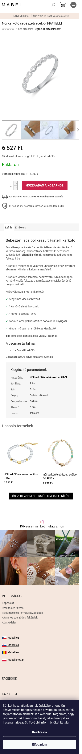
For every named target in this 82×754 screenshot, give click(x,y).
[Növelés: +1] (15, 183)
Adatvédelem (9, 622)
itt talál (64, 722)
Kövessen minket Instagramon (42, 526)
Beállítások (39, 732)
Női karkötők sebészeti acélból (48, 377)
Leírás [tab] (8, 227)
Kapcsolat (8, 603)
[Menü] (73, 5)
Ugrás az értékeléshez (48, 28)
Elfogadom (39, 744)
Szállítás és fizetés (12, 607)
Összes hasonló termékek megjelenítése (41, 496)
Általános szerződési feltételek (20, 617)
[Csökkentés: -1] (15, 188)
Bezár (28, 217)
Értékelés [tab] (20, 227)
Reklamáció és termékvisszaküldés (22, 612)
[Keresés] (53, 5)
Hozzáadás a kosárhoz (45, 185)
